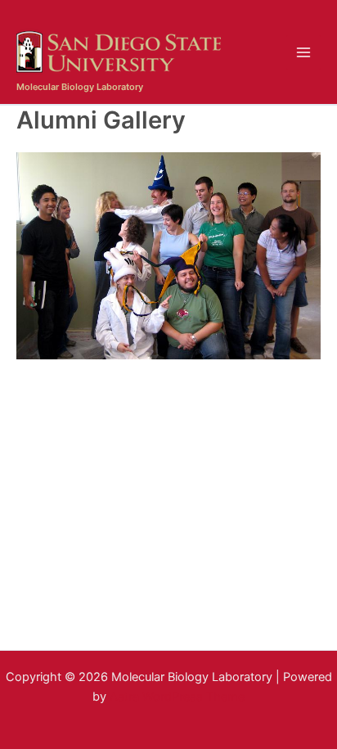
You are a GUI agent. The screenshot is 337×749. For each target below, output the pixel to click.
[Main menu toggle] (303, 52)
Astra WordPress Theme (177, 696)
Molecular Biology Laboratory (79, 86)
